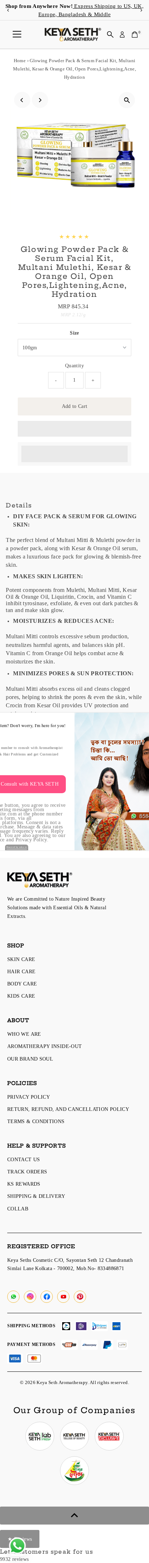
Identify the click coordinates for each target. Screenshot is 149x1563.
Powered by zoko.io (17, 847)
